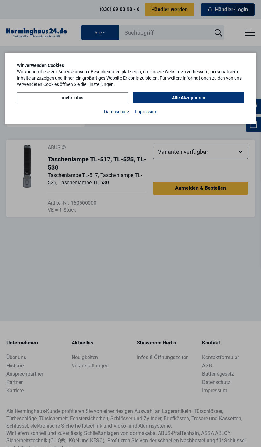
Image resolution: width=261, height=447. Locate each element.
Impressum (146, 111)
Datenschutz (116, 111)
